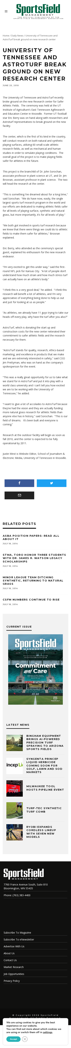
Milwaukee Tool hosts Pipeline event (45, 788)
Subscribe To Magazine (17, 932)
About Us (9, 953)
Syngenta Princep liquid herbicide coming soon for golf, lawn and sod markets (44, 765)
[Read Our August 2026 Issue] (35, 670)
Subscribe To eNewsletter (19, 939)
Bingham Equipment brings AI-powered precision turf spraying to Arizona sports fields (45, 742)
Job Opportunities (14, 974)
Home (6, 35)
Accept (13, 1039)
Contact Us (10, 960)
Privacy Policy (12, 981)
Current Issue (19, 626)
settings (47, 1032)
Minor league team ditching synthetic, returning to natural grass (33, 580)
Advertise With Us (14, 946)
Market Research (14, 967)
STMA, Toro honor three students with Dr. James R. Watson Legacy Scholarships (34, 558)
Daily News (17, 35)
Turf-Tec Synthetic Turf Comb (44, 810)
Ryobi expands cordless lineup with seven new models (41, 832)
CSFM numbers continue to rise (31, 599)
